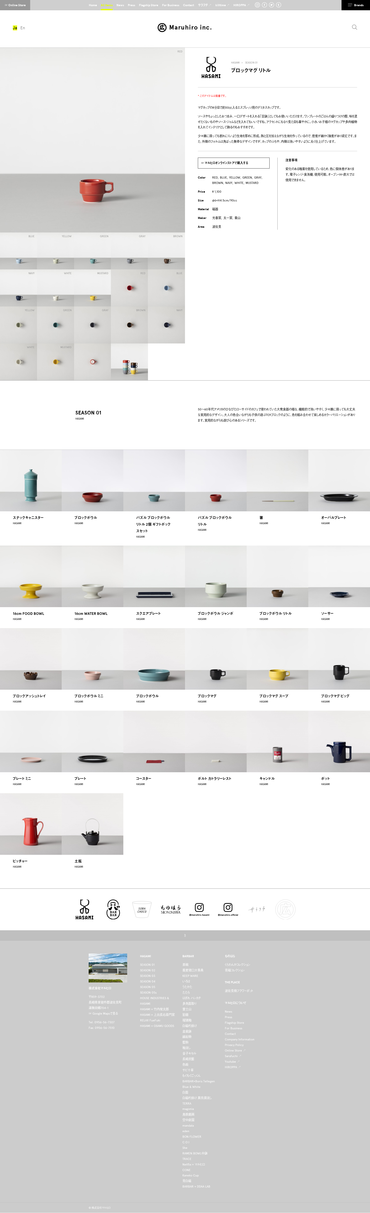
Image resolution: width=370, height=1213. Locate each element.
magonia (188, 1109)
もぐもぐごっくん (191, 1076)
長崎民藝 (188, 1059)
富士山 (186, 1009)
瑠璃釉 (186, 1020)
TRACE (186, 1159)
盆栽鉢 (186, 1031)
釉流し (186, 1048)
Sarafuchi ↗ (233, 1056)
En (22, 27)
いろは (186, 981)
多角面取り (189, 1004)
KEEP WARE (190, 976)
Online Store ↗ (235, 1050)
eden (185, 1131)
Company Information (239, 1039)
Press (228, 1017)
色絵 (185, 1065)
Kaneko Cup (190, 1175)
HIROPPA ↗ (233, 1067)
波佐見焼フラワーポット (239, 991)
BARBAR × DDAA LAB (196, 1186)
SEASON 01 (251, 62)
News (228, 1011)
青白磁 (186, 1181)
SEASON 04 (147, 981)
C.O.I (185, 1142)
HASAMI (235, 62)
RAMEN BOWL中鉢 (194, 1153)
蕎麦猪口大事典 (192, 970)
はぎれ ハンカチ (191, 998)
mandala (188, 1125)
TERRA (186, 1103)
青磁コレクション (235, 970)
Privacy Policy (234, 1045)
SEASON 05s (148, 992)
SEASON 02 (147, 970)
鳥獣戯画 (188, 1114)
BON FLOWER (191, 1137)
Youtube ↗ (232, 1062)
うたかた (187, 987)
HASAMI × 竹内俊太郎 (154, 1009)
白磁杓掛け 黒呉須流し (197, 1098)
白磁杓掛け (189, 1026)
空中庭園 (188, 1120)
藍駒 (185, 1042)
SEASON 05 (147, 987)
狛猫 (185, 1015)
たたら (186, 992)
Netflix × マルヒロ (193, 1164)
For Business (233, 1028)
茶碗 (185, 965)
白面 (185, 1092)
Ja (15, 27)
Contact (230, 1034)
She (184, 1148)
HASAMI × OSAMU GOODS (157, 1026)
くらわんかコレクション (237, 965)
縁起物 (186, 1037)
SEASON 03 (147, 976)
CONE (186, 1170)
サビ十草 (188, 1070)
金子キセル (189, 1053)
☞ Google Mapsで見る (103, 1013)
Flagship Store (234, 1023)
